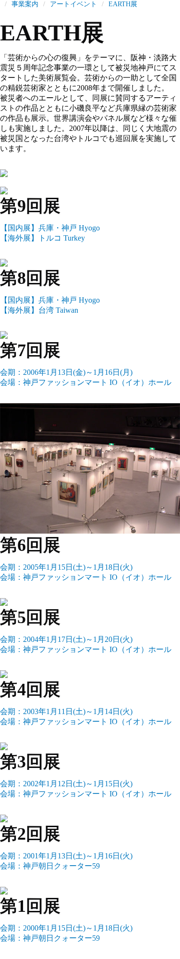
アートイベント (73, 4)
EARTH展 (122, 4)
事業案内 (25, 4)
